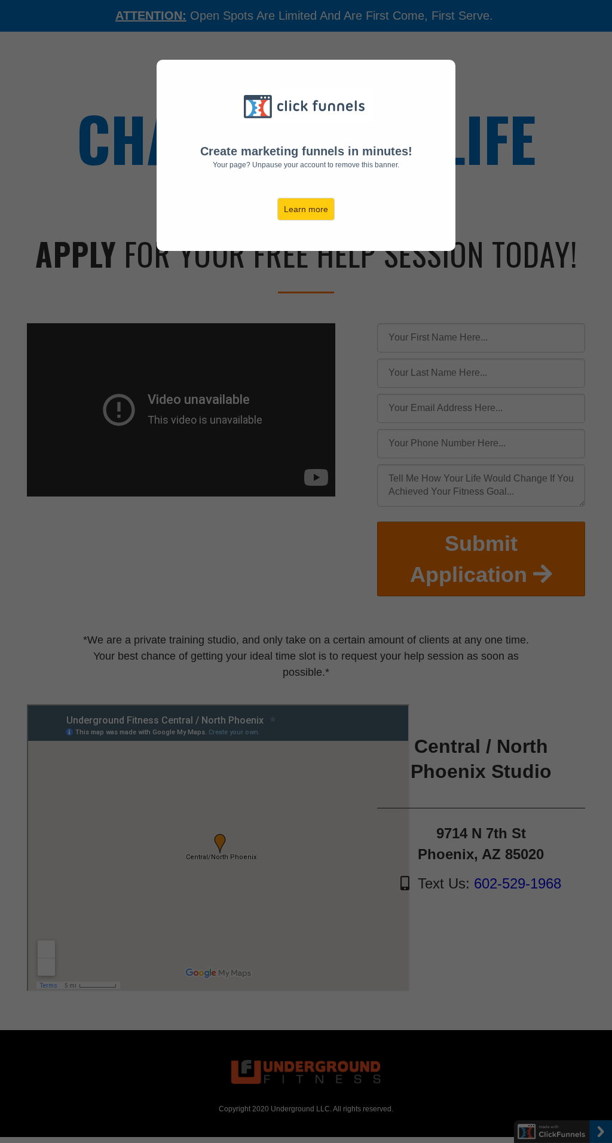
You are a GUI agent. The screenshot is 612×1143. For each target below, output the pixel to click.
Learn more (306, 209)
